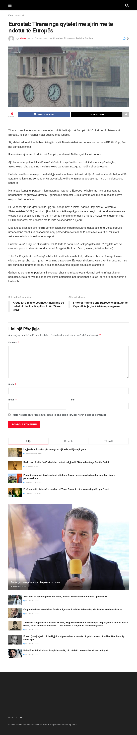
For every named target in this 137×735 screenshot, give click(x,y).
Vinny (23, 38)
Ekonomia (69, 38)
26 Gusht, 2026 (19, 586)
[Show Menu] (10, 5)
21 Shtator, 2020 (40, 38)
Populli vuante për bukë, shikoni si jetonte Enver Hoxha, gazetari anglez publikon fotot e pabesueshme (69, 476)
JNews (19, 724)
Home (11, 717)
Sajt (73, 399)
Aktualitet (19, 15)
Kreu (10, 15)
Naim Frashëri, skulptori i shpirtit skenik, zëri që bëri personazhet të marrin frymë (65, 650)
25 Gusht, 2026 (32, 629)
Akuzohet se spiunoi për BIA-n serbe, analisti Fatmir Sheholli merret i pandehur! (65, 596)
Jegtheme (72, 724)
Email (12, 399)
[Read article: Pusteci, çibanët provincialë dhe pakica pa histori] (68, 547)
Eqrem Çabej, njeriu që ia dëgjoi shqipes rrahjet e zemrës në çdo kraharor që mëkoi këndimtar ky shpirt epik (73, 638)
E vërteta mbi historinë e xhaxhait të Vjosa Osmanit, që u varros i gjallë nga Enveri (66, 489)
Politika (80, 38)
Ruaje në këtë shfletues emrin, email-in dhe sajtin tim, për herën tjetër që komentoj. (59, 414)
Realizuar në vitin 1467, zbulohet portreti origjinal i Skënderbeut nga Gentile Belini (66, 462)
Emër (12, 384)
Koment (14, 342)
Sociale (89, 38)
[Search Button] (127, 5)
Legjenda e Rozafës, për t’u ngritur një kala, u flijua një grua (54, 449)
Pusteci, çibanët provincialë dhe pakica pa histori (35, 582)
